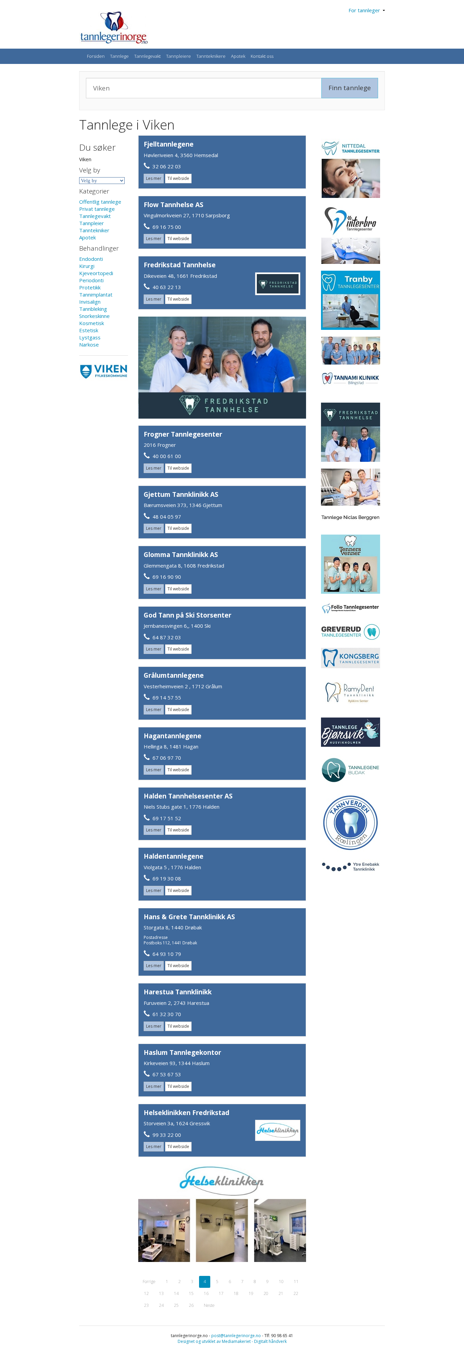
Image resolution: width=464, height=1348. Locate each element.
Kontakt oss (262, 56)
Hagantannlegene (172, 735)
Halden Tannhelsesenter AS (188, 796)
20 (266, 1293)
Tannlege (119, 56)
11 (296, 1281)
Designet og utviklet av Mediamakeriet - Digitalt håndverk (232, 1341)
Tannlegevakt (147, 56)
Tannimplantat (95, 294)
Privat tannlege (97, 208)
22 (295, 1293)
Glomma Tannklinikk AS (181, 554)
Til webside (178, 178)
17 (221, 1293)
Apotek (238, 56)
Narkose (89, 344)
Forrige (149, 1281)
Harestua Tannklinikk (178, 992)
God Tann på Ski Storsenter (187, 615)
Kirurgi (86, 266)
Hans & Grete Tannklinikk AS (189, 916)
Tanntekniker (94, 230)
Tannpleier (91, 223)
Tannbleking (93, 308)
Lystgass (90, 337)
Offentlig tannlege (100, 201)
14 (176, 1293)
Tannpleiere (178, 56)
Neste (209, 1305)
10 (281, 1281)
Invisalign (90, 301)
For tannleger (366, 10)
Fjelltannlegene (169, 144)
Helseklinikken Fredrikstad (186, 1112)
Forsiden (96, 56)
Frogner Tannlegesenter (183, 434)
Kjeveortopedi (96, 273)
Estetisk (88, 330)
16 (206, 1293)
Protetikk (90, 287)
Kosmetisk (91, 323)
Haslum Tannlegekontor (182, 1052)
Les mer (153, 178)
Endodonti (91, 258)
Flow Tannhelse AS (173, 204)
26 (191, 1305)
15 (191, 1293)
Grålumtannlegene (174, 675)
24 (161, 1305)
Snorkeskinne (94, 316)
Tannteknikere (211, 56)
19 (251, 1293)
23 (146, 1305)
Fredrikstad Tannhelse (180, 264)
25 (176, 1305)
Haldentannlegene (173, 856)
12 (146, 1293)
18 (236, 1293)
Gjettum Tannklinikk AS (181, 494)
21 (281, 1293)
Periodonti (91, 280)
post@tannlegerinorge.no (236, 1335)
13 (161, 1293)
